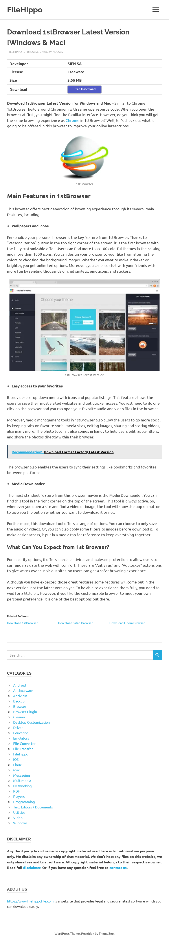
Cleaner (19, 717)
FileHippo (24, 9)
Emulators (21, 738)
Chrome (72, 120)
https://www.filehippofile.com (30, 901)
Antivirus (20, 695)
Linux (17, 764)
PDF (16, 791)
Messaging (21, 775)
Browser (33, 51)
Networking (22, 785)
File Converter (24, 743)
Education (21, 733)
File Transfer (23, 748)
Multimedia (22, 780)
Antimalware (23, 690)
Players (19, 796)
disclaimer (31, 867)
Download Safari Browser (75, 623)
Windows (56, 51)
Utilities (19, 812)
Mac (45, 51)
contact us (118, 867)
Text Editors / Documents (33, 807)
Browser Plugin (25, 711)
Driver (18, 727)
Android (19, 685)
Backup (18, 701)
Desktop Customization (31, 722)
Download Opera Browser (127, 623)
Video (17, 817)
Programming (24, 801)
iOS (16, 759)
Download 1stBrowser (22, 623)
